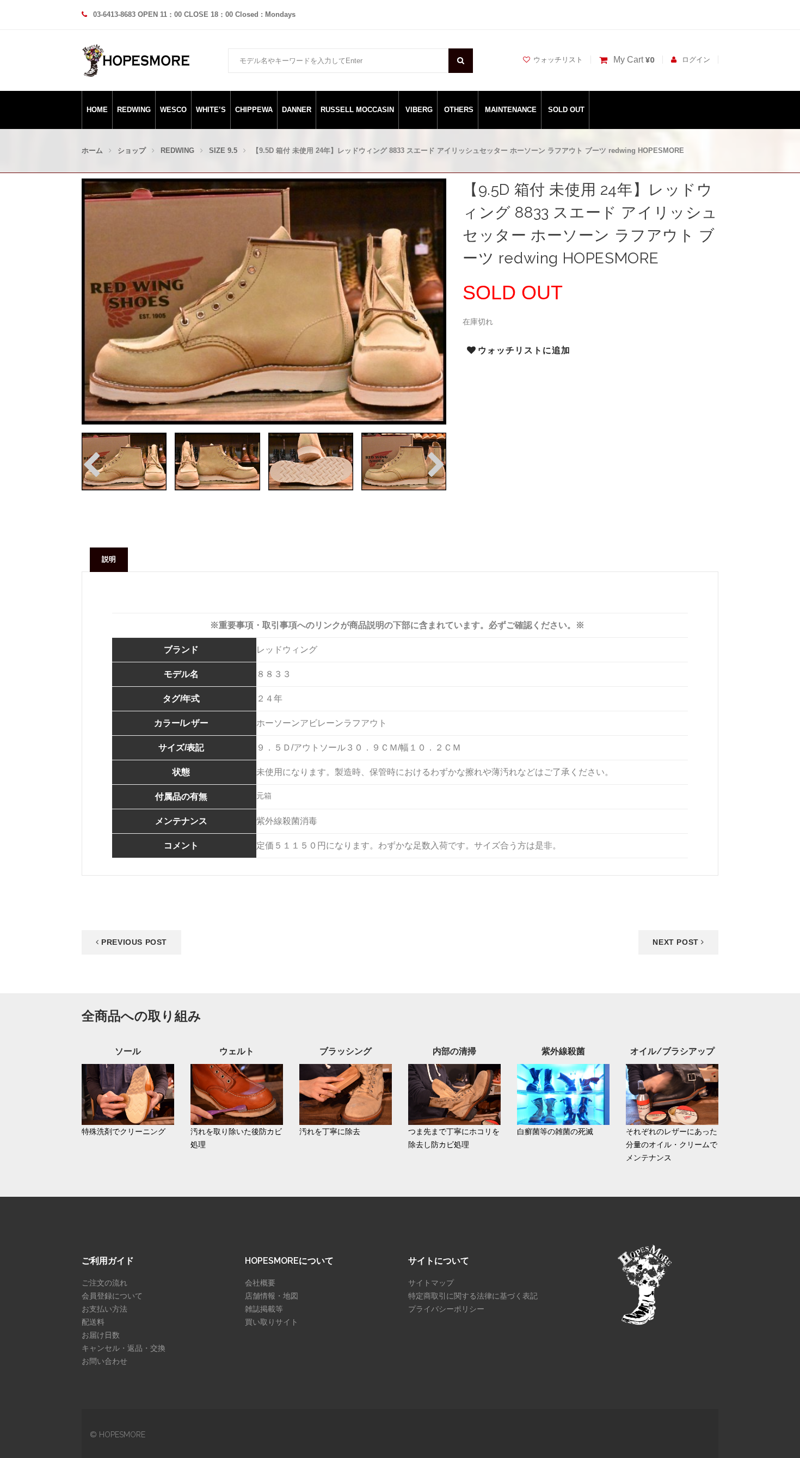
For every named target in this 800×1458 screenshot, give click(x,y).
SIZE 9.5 (223, 150)
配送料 (93, 1322)
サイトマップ (431, 1282)
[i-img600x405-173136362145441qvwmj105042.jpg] (217, 461)
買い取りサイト (271, 1322)
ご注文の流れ (104, 1282)
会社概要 (260, 1282)
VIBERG (419, 110)
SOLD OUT (566, 110)
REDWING (134, 110)
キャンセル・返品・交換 (123, 1348)
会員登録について (112, 1295)
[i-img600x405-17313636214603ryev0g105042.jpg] (310, 461)
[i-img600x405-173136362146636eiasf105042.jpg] (403, 461)
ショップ (132, 150)
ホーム (92, 150)
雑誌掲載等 (264, 1309)
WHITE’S (211, 110)
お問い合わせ (104, 1361)
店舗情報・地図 (271, 1295)
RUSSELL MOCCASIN (357, 110)
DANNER (296, 110)
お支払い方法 (104, 1309)
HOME (97, 110)
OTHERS (458, 110)
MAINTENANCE (511, 110)
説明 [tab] (109, 559)
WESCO (173, 110)
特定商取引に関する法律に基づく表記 (473, 1295)
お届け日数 (101, 1335)
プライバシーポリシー (446, 1309)
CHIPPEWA (254, 110)
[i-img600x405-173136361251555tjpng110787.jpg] (124, 461)
